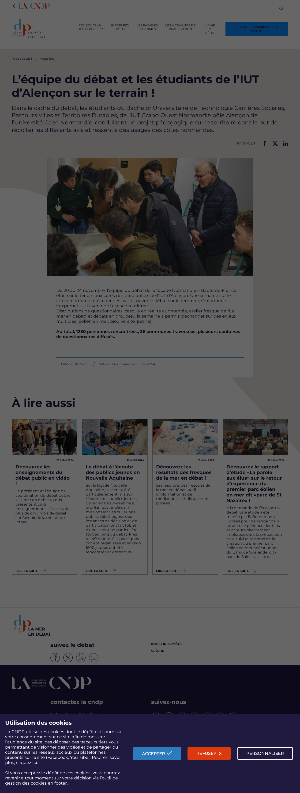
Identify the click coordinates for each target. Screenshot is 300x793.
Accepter (153, 753)
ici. (35, 762)
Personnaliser (265, 753)
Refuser (206, 753)
